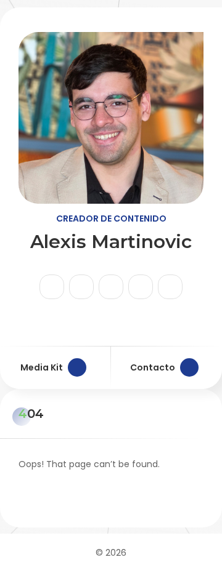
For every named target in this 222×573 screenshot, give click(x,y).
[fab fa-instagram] (51, 286)
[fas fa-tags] (170, 286)
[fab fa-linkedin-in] (140, 286)
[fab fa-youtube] (111, 286)
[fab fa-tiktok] (81, 286)
